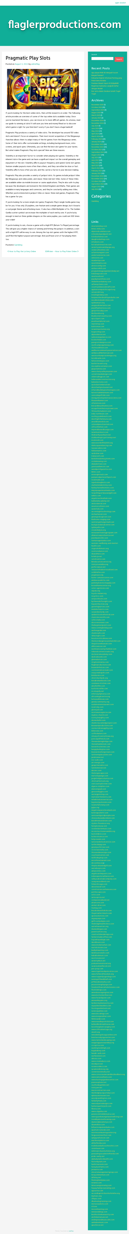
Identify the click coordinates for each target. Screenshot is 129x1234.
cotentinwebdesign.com (101, 374)
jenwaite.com (97, 1169)
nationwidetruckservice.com (103, 841)
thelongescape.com (99, 773)
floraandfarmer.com (99, 400)
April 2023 (95, 165)
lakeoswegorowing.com (101, 1185)
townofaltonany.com (100, 804)
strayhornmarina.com (100, 662)
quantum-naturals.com (100, 1130)
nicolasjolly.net (97, 691)
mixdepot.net (97, 1063)
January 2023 (96, 173)
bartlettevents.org (99, 363)
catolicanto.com (98, 559)
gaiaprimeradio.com (99, 765)
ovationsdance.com (99, 551)
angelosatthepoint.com (101, 873)
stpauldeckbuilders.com (101, 1005)
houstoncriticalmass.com (101, 638)
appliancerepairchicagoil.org (103, 289)
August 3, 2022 (21, 64)
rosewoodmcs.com (99, 1066)
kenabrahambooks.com (101, 680)
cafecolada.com (98, 620)
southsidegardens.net (100, 1085)
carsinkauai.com (98, 1148)
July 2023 (94, 157)
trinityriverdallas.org (99, 564)
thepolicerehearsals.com (101, 643)
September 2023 (97, 152)
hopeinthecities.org (99, 604)
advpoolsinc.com (98, 871)
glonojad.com (97, 709)
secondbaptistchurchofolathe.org (105, 1193)
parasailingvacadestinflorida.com (105, 1153)
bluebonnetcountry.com (101, 316)
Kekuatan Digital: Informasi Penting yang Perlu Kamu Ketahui (106, 79)
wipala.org (95, 590)
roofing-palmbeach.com (101, 416)
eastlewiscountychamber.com (103, 649)
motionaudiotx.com (99, 1204)
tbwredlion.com (98, 1124)
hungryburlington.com (100, 749)
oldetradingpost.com (100, 376)
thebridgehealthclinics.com (102, 923)
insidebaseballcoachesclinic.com (104, 1145)
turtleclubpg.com (98, 844)
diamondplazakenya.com (101, 1122)
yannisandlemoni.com (100, 466)
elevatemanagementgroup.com (104, 1172)
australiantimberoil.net (100, 384)
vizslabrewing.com (99, 461)
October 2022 (96, 181)
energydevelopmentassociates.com (106, 398)
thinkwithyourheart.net (101, 435)
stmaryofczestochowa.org (102, 736)
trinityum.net (96, 1087)
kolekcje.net (96, 556)
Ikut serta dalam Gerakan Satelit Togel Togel (105, 92)
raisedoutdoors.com (99, 432)
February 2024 (96, 139)
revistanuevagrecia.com (101, 712)
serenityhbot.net (98, 960)
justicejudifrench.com (100, 738)
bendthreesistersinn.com (101, 820)
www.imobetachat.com (101, 945)
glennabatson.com (99, 659)
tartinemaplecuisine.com (101, 754)
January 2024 (96, 141)
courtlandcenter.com (100, 855)
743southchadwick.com (101, 411)
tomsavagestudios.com (101, 540)
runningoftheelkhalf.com (101, 979)
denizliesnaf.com (98, 886)
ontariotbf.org (97, 292)
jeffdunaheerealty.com (101, 982)
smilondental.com (98, 503)
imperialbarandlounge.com (102, 429)
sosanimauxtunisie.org (100, 329)
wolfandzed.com (98, 1056)
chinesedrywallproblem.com (103, 818)
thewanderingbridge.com (101, 741)
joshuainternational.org (101, 963)
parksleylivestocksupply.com (103, 583)
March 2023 (95, 168)
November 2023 (97, 147)
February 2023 (96, 170)
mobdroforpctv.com (100, 609)
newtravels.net (97, 276)
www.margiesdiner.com (101, 1016)
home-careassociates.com (102, 577)
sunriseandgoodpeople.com (103, 815)
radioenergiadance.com (101, 337)
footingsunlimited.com (101, 1008)
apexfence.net (97, 1225)
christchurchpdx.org (99, 678)
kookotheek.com (98, 339)
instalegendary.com (99, 294)
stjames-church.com (99, 715)
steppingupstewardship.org (102, 1042)
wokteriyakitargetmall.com (102, 522)
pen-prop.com (97, 968)
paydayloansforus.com (100, 279)
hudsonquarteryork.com (101, 1106)
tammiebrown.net (98, 767)
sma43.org (95, 1032)
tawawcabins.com (98, 448)
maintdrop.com (97, 324)
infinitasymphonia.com (100, 694)
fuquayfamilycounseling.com (103, 1188)
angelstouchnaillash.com (101, 498)
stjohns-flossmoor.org (100, 823)
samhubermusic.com (99, 1222)
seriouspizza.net (98, 897)
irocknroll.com (97, 440)
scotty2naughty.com (100, 717)
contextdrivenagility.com (102, 728)
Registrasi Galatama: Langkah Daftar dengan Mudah (104, 87)
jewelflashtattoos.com (101, 308)
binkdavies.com (97, 675)
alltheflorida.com (98, 1143)
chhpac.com (96, 1198)
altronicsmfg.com (98, 265)
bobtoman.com (97, 326)
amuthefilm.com (98, 686)
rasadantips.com (98, 260)
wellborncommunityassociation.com (106, 350)
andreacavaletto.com (100, 580)
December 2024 (97, 120)
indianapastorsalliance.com (102, 876)
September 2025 (97, 110)
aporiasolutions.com (99, 915)
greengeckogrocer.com (101, 516)
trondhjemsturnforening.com (103, 1119)
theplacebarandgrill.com (101, 865)
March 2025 (95, 115)
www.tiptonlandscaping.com (103, 1040)
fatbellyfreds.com (98, 1100)
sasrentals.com (97, 509)
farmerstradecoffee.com (101, 937)
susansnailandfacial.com (101, 966)
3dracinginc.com (98, 635)
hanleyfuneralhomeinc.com (102, 487)
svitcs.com (95, 894)
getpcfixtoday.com (99, 310)
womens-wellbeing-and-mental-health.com (104, 544)
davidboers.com (98, 942)
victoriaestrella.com (99, 849)
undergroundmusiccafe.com (103, 1219)
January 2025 (96, 118)
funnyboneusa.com (99, 826)
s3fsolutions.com (98, 403)
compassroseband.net (100, 900)
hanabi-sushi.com (98, 1053)
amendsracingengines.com (102, 992)
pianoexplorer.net (99, 1082)
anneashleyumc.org (99, 1000)
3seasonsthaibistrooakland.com (104, 569)
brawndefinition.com (100, 667)
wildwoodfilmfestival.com (102, 353)
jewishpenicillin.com (99, 538)
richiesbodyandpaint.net (101, 234)
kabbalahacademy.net (100, 501)
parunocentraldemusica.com (103, 1114)
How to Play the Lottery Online (22, 251)
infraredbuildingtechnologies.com (105, 390)
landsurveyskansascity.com (102, 1003)
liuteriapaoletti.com (99, 812)
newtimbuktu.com (99, 263)
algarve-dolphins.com (100, 786)
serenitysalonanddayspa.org (103, 247)
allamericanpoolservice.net (102, 535)
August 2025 (96, 112)
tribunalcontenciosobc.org (102, 651)
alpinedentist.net (98, 334)
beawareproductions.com (102, 725)
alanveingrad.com (98, 789)
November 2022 (97, 178)
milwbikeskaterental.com (101, 799)
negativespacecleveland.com (103, 810)
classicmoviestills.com (100, 617)
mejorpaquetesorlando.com (103, 490)
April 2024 (95, 133)
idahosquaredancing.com (101, 445)
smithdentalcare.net (99, 1217)
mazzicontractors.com (100, 1090)
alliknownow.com (98, 646)
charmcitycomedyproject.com (104, 723)
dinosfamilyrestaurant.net (102, 387)
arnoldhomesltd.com (100, 421)
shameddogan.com (99, 929)
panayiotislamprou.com (101, 342)
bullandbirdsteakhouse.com (102, 1024)
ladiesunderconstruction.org (103, 379)
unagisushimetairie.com (101, 305)
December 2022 (97, 176)
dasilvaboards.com (99, 657)
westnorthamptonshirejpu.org (103, 355)
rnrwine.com (96, 1182)
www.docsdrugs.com (100, 1013)
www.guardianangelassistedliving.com (107, 1116)
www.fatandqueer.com (101, 997)
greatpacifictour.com (100, 847)
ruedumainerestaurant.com (102, 704)
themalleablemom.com (101, 744)
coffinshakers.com (99, 733)
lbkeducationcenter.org (101, 561)
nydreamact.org (98, 302)
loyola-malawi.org (99, 593)
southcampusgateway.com (102, 345)
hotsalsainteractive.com (101, 244)
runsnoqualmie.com (99, 1011)
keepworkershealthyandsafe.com (105, 297)
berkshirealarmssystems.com (103, 458)
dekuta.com (96, 1058)
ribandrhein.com (98, 553)
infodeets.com (97, 242)
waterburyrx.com (98, 868)
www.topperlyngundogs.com (103, 976)
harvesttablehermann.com (102, 392)
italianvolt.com (97, 456)
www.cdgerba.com (99, 1111)
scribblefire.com (98, 572)
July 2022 (94, 189)
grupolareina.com (98, 368)
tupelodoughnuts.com (100, 482)
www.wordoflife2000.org (102, 442)
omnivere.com (97, 257)
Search (94, 54)
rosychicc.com (97, 596)
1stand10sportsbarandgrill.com (104, 493)
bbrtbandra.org (97, 313)
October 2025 (96, 107)
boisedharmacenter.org (101, 585)
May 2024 (95, 131)
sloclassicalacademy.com (101, 654)
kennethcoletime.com (100, 746)
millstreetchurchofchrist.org (103, 1151)
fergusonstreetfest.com (101, 1135)
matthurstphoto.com (100, 1140)
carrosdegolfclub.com (100, 395)
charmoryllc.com (98, 633)
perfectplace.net (98, 567)
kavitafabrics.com (98, 834)
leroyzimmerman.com (100, 1174)
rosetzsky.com (97, 707)
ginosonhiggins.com (99, 791)
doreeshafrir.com (98, 720)
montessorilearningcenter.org (103, 1132)
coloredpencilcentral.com (102, 424)
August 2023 (96, 155)
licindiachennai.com (99, 236)
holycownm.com (98, 839)
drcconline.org (97, 863)
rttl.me (94, 1206)
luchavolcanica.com (99, 836)
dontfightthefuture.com (101, 419)
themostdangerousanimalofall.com (106, 641)
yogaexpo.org (97, 575)
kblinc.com (95, 472)
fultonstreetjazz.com (100, 361)
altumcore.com (97, 902)
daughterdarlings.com (100, 239)
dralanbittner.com (98, 464)
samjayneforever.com (100, 1137)
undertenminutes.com (100, 255)
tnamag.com (96, 908)
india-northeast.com (99, 413)
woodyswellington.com (101, 1098)
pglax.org (95, 807)
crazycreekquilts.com (100, 672)
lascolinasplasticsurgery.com (103, 1026)
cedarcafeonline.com (100, 250)
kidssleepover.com (99, 273)
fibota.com (96, 1108)
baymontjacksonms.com (101, 802)
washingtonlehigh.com (100, 1048)
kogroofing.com (98, 331)
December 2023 (97, 144)
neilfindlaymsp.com (99, 857)
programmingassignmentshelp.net (105, 271)
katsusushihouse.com (100, 699)
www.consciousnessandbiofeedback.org (108, 1074)
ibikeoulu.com (97, 731)
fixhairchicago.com (99, 884)
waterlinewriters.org (99, 926)
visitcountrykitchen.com (101, 783)
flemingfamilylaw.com (100, 1180)
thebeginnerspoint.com (101, 625)
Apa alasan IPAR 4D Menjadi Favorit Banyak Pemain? (104, 74)
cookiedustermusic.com (101, 828)
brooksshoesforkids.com (101, 910)
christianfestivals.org (100, 781)
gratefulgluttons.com (100, 606)
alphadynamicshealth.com (102, 1159)
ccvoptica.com (97, 1045)
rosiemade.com (97, 479)
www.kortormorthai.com (101, 995)
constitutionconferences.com (103, 889)
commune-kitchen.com (101, 683)
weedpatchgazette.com (101, 469)
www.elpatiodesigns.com (101, 1103)
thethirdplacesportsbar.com (103, 1093)
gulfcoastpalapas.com (100, 921)
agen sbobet (120, 3)
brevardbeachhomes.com (101, 405)
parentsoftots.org (99, 931)
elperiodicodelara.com (100, 231)
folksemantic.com (98, 450)
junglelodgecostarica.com (102, 778)
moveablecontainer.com (101, 366)
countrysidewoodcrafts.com (103, 287)
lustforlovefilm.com (99, 688)
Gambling (18, 245)
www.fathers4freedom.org (102, 974)
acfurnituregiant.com (100, 252)
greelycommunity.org (100, 701)
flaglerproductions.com (101, 664)
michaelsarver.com (99, 514)
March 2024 (95, 136)
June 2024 (95, 128)
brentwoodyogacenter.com (103, 1037)
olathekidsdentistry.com (101, 485)
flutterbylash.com (98, 1161)
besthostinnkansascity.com (102, 1214)
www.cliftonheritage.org (101, 1029)
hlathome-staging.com (100, 519)
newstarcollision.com (100, 506)
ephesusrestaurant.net (100, 1095)
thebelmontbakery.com (101, 281)
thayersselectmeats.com (101, 913)
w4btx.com (96, 495)
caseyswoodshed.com (100, 881)
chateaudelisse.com (99, 347)
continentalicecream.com (102, 670)
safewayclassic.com (99, 284)
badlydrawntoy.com (99, 950)
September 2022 (97, 184)
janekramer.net (97, 757)
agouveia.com (97, 1190)
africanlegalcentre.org (100, 696)
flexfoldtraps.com (98, 989)
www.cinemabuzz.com (100, 1061)
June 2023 (95, 160)
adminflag (35, 64)
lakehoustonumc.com (100, 952)
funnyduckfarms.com (100, 1167)
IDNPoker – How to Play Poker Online (61, 251)
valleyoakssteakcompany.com (104, 878)
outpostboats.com (99, 598)
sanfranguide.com (98, 630)
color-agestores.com (100, 588)
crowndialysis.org (98, 530)
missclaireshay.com (99, 226)
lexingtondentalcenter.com (103, 524)
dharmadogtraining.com (101, 1201)
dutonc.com (96, 770)
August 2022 (96, 186)
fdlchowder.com (98, 1019)
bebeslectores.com (99, 382)
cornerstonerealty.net (100, 1071)
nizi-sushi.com (97, 760)
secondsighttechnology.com (103, 511)
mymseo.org (96, 1196)
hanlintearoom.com (99, 1164)
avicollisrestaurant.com (101, 860)
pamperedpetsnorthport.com (103, 477)
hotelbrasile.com (98, 358)
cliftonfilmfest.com (99, 427)
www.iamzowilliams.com (101, 1077)
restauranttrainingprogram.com (104, 532)
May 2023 (95, 162)
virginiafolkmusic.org (100, 548)
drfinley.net (96, 1177)
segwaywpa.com (98, 918)
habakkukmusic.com (99, 955)
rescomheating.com (99, 1209)
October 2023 (96, 149)
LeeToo (71, 1231)
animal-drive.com (98, 905)
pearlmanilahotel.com (100, 321)
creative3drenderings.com (102, 934)
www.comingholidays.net (101, 627)
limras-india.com (98, 228)
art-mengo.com (97, 762)
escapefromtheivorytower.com (104, 408)
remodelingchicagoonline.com (104, 1034)
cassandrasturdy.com (100, 612)
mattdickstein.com (99, 947)
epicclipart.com (98, 318)
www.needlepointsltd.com (102, 1021)
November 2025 (97, 104)
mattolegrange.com (99, 775)
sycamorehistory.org (99, 1069)
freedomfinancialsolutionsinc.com (105, 987)
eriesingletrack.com (99, 474)
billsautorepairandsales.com (103, 1127)
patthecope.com (98, 892)
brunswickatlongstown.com (103, 752)
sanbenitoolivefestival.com (102, 614)
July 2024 (94, 125)
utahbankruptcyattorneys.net (103, 437)
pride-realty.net (98, 1156)
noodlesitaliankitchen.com (102, 300)
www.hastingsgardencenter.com (104, 1079)
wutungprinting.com (99, 794)
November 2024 (97, 123)
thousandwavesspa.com (101, 852)
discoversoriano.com (100, 622)
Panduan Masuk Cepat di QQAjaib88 (105, 83)
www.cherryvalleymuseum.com (104, 371)
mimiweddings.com (99, 1211)
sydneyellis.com (98, 527)
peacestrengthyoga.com (101, 984)
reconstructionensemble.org (103, 831)
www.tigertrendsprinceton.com (104, 971)
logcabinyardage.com (100, 939)
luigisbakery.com (98, 1050)
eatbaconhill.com (98, 268)
